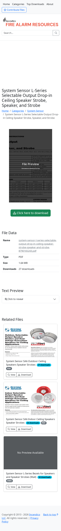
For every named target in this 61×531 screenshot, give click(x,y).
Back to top (50, 514)
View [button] (12, 374)
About (49, 4)
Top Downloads (35, 4)
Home (6, 4)
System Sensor (35, 110)
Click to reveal (15, 299)
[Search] (56, 33)
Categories (18, 4)
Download (25, 374)
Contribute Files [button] (15, 9)
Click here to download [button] (32, 213)
